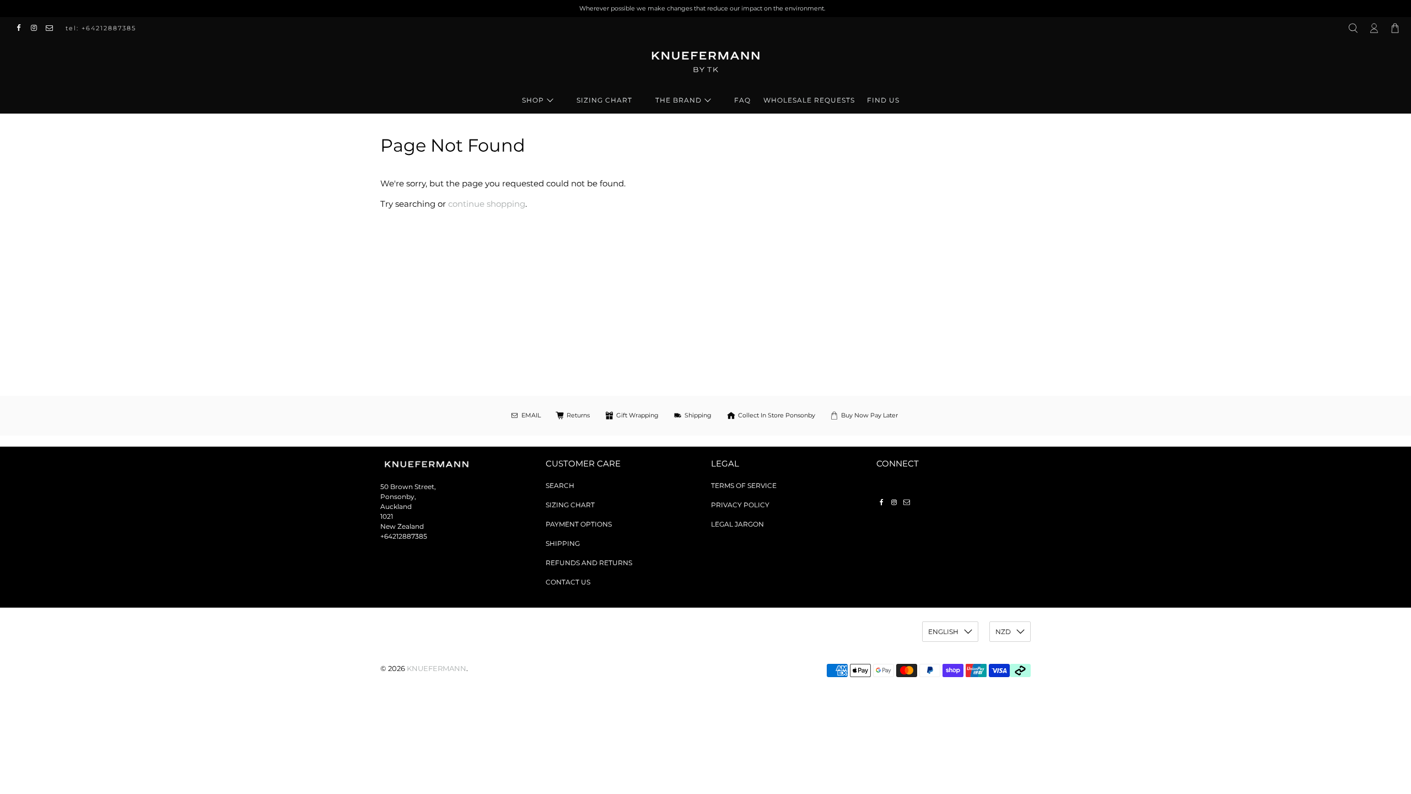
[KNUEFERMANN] (705, 66)
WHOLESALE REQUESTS (809, 100)
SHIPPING (563, 543)
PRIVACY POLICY (740, 505)
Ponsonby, (398, 496)
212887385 (409, 536)
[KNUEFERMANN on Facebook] (21, 28)
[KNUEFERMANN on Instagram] (37, 28)
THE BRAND (678, 100)
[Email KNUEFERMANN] (52, 28)
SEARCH (560, 485)
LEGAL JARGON (737, 524)
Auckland (396, 506)
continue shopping (486, 203)
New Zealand (402, 526)
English (943, 631)
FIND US (883, 100)
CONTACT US (568, 582)
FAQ (742, 100)
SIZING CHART (604, 100)
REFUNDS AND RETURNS (589, 563)
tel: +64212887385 (101, 28)
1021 (386, 516)
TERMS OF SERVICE (744, 485)
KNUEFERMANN (436, 668)
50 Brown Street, (408, 486)
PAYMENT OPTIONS (579, 524)
